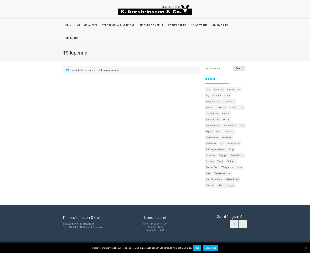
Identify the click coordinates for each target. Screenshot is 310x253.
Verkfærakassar (222, 173)
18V (208, 89)
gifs (242, 107)
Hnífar (226, 119)
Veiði (208, 173)
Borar (227, 95)
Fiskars (209, 107)
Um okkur (71, 38)
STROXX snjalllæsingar (118, 25)
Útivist (220, 185)
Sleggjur (223, 155)
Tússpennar (227, 167)
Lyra (218, 131)
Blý (207, 95)
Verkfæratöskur (214, 179)
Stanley (210, 161)
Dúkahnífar (229, 101)
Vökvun (210, 185)
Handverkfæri (213, 119)
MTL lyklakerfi (87, 25)
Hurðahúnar (230, 125)
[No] (306, 248)
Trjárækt (231, 161)
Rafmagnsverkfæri (215, 149)
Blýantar (216, 95)
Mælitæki (227, 137)
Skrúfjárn (211, 155)
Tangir (220, 161)
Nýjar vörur (199, 25)
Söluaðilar (220, 25)
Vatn (239, 167)
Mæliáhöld (211, 143)
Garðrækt (221, 107)
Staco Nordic (237, 155)
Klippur (209, 131)
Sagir (231, 149)
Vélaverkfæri (232, 179)
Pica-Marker (233, 143)
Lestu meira (210, 248)
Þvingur (230, 185)
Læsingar (228, 131)
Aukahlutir (218, 89)
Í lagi (197, 248)
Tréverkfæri (212, 167)
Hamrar (226, 113)
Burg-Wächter (213, 101)
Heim (68, 25)
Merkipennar (212, 137)
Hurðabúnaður (213, 125)
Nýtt (222, 143)
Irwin (242, 125)
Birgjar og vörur (151, 25)
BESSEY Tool (234, 89)
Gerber (232, 107)
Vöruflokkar (177, 25)
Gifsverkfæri (212, 113)
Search (239, 68)
